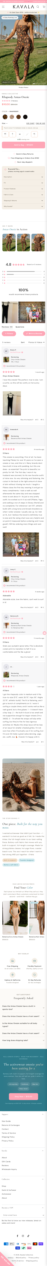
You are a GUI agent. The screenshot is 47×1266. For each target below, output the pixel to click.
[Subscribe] (43, 1215)
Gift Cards (6, 1161)
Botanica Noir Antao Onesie (21, 438)
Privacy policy (34, 1258)
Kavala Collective (26, 1255)
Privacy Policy (7, 1141)
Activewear (6, 1194)
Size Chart (30, 123)
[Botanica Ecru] (11, 116)
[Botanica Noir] (18, 116)
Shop (4, 1186)
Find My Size (40, 123)
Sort (23, 342)
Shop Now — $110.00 (23, 1096)
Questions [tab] (20, 327)
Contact (5, 1129)
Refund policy (21, 1258)
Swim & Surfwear (9, 1190)
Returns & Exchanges (11, 1125)
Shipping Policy (8, 1137)
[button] (37, 7)
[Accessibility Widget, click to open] (44, 633)
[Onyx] (25, 116)
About (4, 1157)
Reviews (5, 1165)
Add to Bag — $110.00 (23, 145)
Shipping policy (32, 1261)
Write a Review (36, 334)
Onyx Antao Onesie (18, 361)
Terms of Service (9, 1133)
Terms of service (18, 1261)
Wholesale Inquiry (9, 1169)
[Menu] (3, 7)
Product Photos (23, 87)
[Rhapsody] (5, 116)
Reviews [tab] (7, 327)
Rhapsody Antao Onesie (20, 676)
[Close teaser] (15, 1263)
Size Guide (6, 1121)
